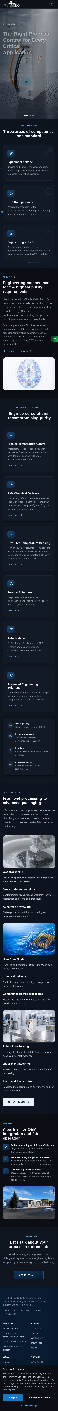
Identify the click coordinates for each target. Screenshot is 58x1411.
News (34, 1347)
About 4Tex (37, 1328)
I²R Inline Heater (10, 1328)
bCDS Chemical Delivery (14, 1341)
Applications (37, 1338)
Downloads (36, 1343)
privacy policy (9, 1389)
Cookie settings (29, 1405)
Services (35, 1333)
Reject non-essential (39, 1397)
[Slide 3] (33, 115)
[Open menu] (44, 4)
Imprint (6, 1362)
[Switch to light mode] (52, 4)
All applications (18, 1102)
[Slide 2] (29, 115)
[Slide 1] (25, 115)
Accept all (13, 1397)
